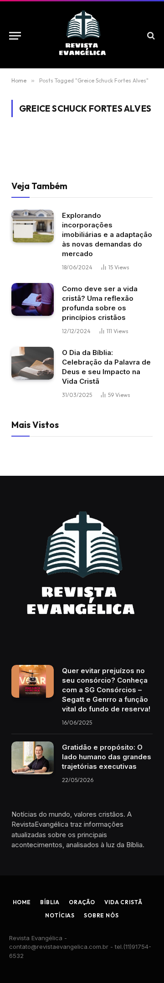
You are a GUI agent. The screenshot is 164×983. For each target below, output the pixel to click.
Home (22, 902)
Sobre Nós (101, 915)
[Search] (150, 36)
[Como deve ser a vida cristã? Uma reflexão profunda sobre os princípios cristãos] (32, 299)
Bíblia (50, 902)
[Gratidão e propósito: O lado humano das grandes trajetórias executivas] (32, 757)
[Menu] (15, 36)
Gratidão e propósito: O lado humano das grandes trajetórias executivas (106, 757)
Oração (82, 902)
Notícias (60, 915)
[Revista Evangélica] (82, 35)
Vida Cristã (123, 902)
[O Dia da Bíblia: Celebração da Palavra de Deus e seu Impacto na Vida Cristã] (32, 363)
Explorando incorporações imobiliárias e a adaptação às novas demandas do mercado (107, 234)
